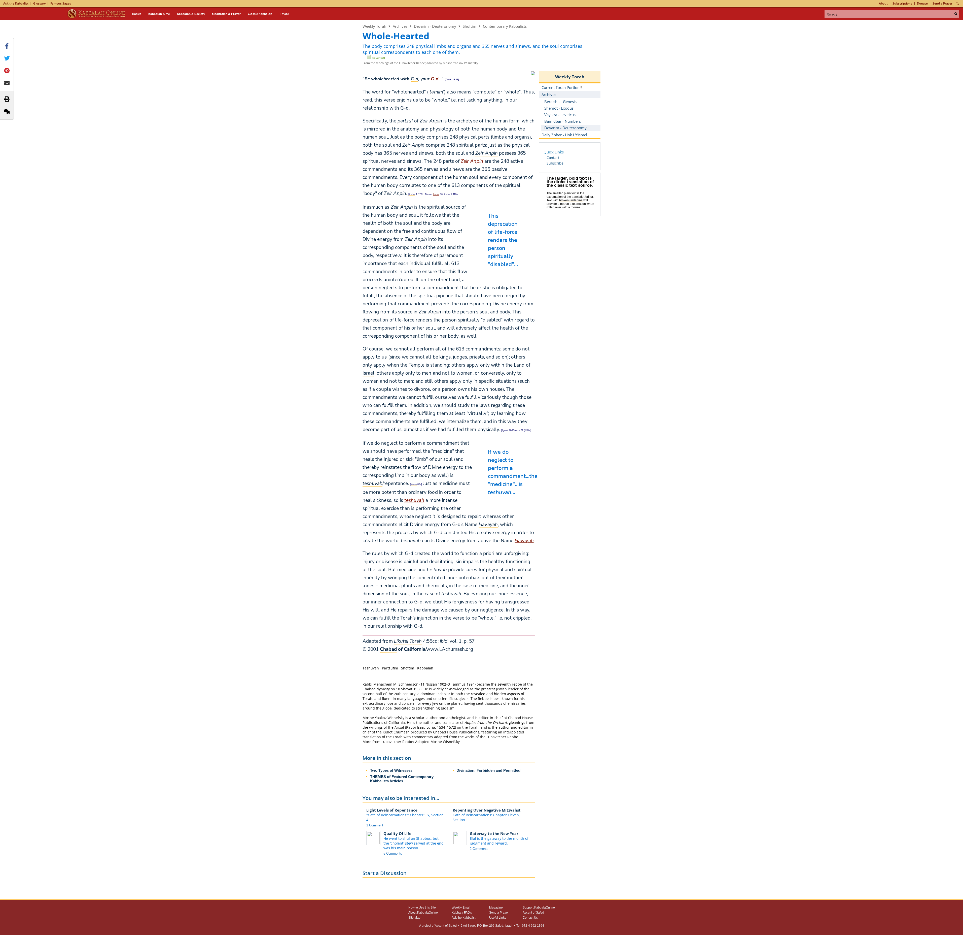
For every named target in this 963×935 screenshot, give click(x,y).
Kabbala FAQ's (462, 912)
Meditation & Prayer (226, 14)
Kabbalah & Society (191, 14)
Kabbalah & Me (159, 14)
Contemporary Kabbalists (505, 26)
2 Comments (479, 849)
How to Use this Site (422, 907)
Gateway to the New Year (494, 833)
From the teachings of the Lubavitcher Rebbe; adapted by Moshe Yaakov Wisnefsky (420, 63)
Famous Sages (60, 3)
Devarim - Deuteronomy (435, 26)
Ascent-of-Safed (446, 925)
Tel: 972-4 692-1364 (530, 925)
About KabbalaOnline (423, 912)
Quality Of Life (397, 833)
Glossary (39, 3)
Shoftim (469, 26)
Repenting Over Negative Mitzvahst (487, 810)
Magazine (496, 907)
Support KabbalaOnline (539, 907)
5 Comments (392, 853)
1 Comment (374, 825)
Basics (136, 14)
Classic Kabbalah (260, 14)
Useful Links (497, 917)
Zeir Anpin (472, 161)
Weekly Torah (374, 26)
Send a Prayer (942, 3)
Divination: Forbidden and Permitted (488, 770)
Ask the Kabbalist (15, 3)
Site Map (414, 917)
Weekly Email (461, 907)
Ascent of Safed (533, 912)
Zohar (436, 194)
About (883, 3)
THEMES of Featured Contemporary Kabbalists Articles (402, 779)
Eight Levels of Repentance (391, 810)
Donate (922, 3)
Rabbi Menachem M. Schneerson (390, 684)
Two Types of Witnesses (391, 770)
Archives (400, 26)
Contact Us (530, 917)
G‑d (434, 79)
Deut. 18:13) (452, 79)
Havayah (524, 540)
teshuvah (414, 500)
